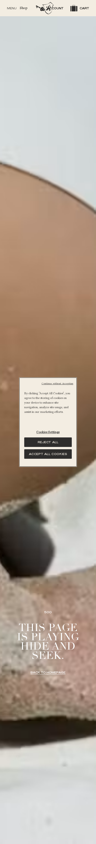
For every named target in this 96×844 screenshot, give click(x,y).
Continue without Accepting (57, 383)
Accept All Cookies (48, 454)
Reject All (48, 442)
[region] (48, 422)
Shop (23, 8)
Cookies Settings (48, 432)
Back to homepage (48, 672)
